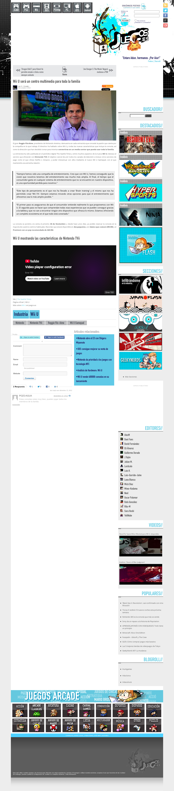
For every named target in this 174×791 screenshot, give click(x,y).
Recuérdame (141, 21)
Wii (36, 10)
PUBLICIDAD (89, 735)
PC (67, 10)
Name (15, 359)
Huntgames (127, 669)
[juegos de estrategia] (20, 725)
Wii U (24, 305)
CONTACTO (69, 735)
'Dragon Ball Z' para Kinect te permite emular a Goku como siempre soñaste (32, 72)
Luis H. (20, 86)
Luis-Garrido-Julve (133, 475)
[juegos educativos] (153, 710)
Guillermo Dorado (132, 453)
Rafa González (130, 502)
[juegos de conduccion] (103, 710)
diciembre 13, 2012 (61, 396)
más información (71, 774)
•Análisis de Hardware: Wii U (89, 370)
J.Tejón (127, 457)
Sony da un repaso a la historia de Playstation (140, 621)
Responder (16, 405)
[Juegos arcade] (36, 710)
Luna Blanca (129, 480)
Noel (126, 493)
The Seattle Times (24, 299)
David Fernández (131, 444)
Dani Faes (128, 439)
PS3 (26, 10)
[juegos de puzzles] (153, 725)
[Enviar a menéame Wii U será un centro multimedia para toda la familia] (107, 87)
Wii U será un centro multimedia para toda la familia (46, 82)
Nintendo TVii (36, 323)
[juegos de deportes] (120, 710)
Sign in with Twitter (30, 337)
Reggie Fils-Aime (56, 323)
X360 (16, 10)
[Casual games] (86, 710)
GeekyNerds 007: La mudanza (134, 650)
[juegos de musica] (120, 725)
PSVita (57, 10)
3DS (47, 10)
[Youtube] (165, 25)
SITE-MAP (97, 735)
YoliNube (128, 515)
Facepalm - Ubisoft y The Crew (134, 637)
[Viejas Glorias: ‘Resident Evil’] (140, 152)
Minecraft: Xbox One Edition (133, 633)
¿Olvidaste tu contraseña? (142, 22)
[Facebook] (165, 15)
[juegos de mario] (53, 725)
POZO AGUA (25, 396)
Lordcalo (128, 466)
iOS (77, 10)
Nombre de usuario (124, 11)
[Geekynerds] (140, 368)
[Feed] (165, 5)
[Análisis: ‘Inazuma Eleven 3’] (140, 176)
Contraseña (124, 16)
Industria (21, 314)
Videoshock (127, 682)
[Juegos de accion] (20, 710)
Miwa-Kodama (130, 489)
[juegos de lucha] (86, 725)
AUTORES (105, 735)
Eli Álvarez (129, 448)
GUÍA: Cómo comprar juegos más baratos (139, 641)
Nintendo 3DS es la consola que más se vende (140, 617)
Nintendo (20, 323)
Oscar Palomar (131, 497)
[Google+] (165, 20)
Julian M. (128, 462)
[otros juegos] (137, 725)
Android (88, 10)
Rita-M (127, 506)
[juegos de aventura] (53, 710)
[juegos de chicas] (36, 725)
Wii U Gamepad (77, 323)
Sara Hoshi (129, 511)
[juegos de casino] (70, 710)
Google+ (26, 86)
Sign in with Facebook (54, 337)
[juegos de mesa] (70, 725)
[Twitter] (165, 10)
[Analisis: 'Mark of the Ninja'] (140, 225)
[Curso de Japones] (140, 349)
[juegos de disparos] (137, 710)
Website (16, 373)
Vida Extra (126, 675)
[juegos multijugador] (103, 725)
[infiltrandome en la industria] (140, 293)
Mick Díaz (128, 484)
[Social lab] (140, 331)
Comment (17, 346)
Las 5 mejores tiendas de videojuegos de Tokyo (141, 646)
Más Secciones (131, 376)
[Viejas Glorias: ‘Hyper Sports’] (140, 201)
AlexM (127, 435)
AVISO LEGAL (78, 735)
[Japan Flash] (140, 312)
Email (15, 364)
